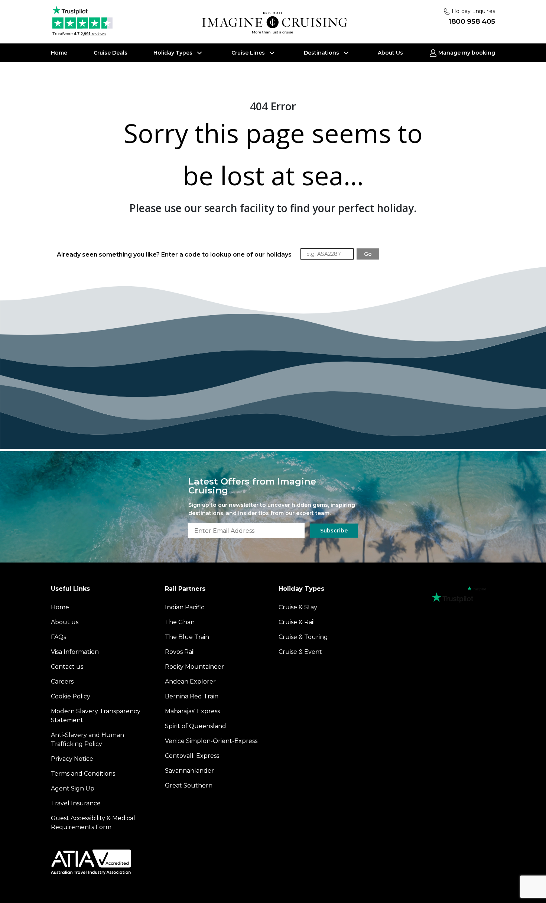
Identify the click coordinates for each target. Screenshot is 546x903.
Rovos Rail (180, 651)
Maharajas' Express (192, 711)
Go (368, 254)
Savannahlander (189, 770)
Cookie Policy (70, 696)
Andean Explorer (190, 681)
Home (59, 52)
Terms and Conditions (83, 773)
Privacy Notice (72, 758)
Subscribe (334, 530)
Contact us (67, 666)
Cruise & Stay (298, 607)
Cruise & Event (300, 651)
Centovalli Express (192, 755)
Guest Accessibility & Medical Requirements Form (93, 823)
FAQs (58, 636)
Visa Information (75, 651)
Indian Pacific (184, 607)
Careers (62, 681)
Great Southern (188, 785)
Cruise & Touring (303, 636)
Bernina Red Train (191, 696)
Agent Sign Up (72, 788)
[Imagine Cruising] (276, 23)
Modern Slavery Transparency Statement (95, 716)
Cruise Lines (248, 52)
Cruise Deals (110, 52)
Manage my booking (466, 52)
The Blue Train (187, 636)
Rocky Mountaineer (194, 666)
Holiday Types (173, 52)
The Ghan (180, 622)
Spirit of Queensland (195, 726)
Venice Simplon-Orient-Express (211, 740)
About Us (390, 52)
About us (64, 622)
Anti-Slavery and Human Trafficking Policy (87, 739)
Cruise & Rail (297, 622)
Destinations (322, 52)
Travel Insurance (76, 803)
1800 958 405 (471, 21)
